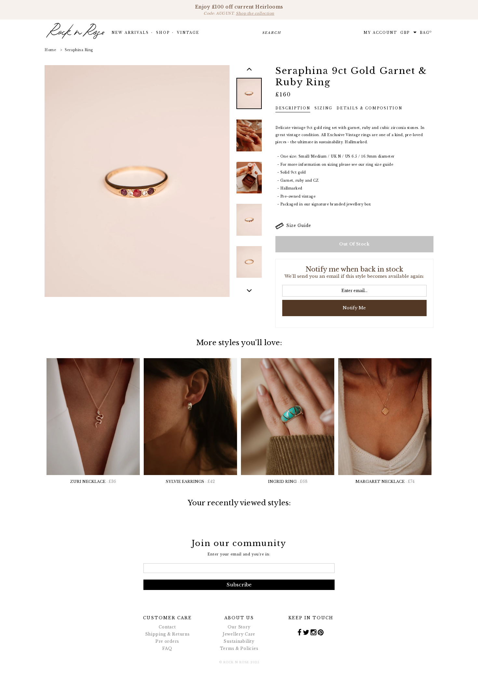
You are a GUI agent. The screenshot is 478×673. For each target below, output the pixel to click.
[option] (249, 98)
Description (292, 108)
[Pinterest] (321, 632)
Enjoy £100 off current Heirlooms (239, 10)
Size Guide (297, 225)
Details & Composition (369, 108)
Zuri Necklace (93, 481)
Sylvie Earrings (190, 481)
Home (50, 50)
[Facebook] (300, 632)
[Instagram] (314, 632)
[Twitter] (306, 632)
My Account (380, 33)
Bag (426, 32)
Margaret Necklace (385, 481)
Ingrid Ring (288, 481)
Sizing (323, 108)
